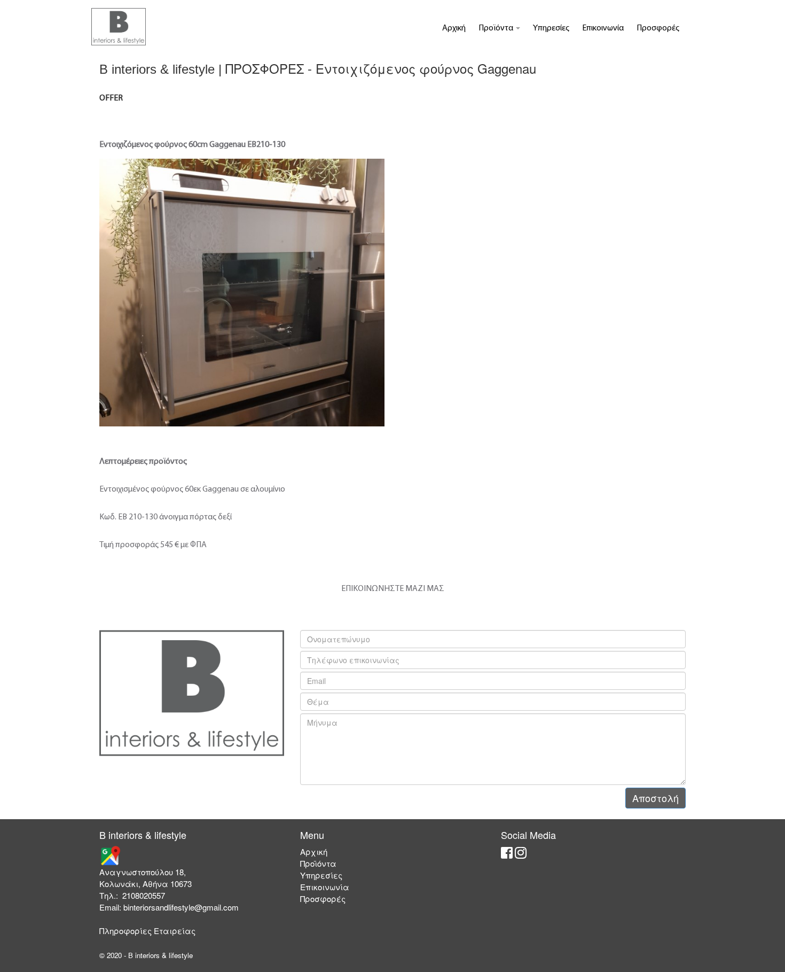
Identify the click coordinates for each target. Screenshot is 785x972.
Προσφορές (658, 28)
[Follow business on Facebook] (507, 854)
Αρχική (454, 28)
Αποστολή (655, 798)
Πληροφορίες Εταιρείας (147, 930)
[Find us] (110, 854)
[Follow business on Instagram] (521, 854)
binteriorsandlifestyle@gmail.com (181, 907)
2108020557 (143, 895)
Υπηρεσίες (551, 28)
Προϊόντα (496, 28)
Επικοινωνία (603, 28)
